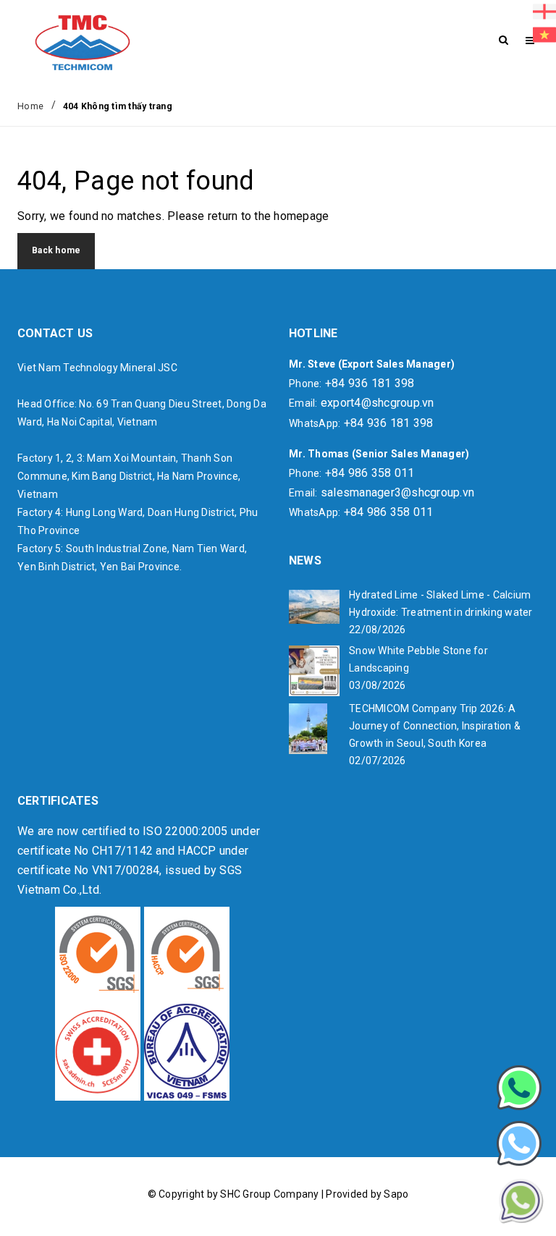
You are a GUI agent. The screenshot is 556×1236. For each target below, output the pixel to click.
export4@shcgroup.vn (377, 403)
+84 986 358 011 (370, 473)
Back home (56, 250)
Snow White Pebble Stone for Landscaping (418, 659)
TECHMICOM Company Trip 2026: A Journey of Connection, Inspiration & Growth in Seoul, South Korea (435, 726)
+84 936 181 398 (370, 383)
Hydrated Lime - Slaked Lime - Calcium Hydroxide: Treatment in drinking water (441, 603)
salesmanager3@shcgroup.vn (397, 492)
